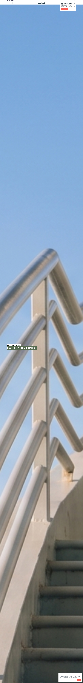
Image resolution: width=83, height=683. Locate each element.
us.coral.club (64, 7)
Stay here (71, 9)
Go (64, 9)
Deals (19, 0)
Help (69, 0)
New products (16, 0)
